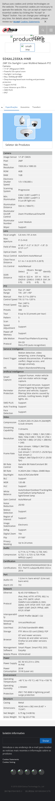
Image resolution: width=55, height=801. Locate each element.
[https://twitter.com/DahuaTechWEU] (41, 772)
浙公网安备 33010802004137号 (38, 791)
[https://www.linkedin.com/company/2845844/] (27, 772)
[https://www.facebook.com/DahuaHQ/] (13, 772)
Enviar (46, 740)
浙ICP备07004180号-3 (13, 791)
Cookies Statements (30, 21)
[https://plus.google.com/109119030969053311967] (34, 772)
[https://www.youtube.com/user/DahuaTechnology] (20, 772)
